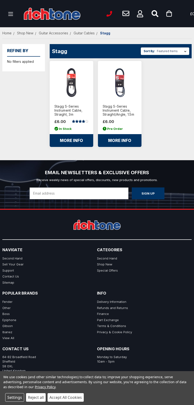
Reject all (36, 397)
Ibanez (7, 332)
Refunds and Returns (112, 308)
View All (8, 338)
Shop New (104, 264)
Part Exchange (108, 320)
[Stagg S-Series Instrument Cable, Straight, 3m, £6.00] (71, 83)
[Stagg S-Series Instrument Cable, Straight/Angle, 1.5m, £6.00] (120, 83)
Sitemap (8, 282)
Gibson (7, 326)
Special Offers (107, 270)
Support (8, 270)
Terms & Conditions (111, 326)
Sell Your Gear (13, 264)
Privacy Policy (45, 387)
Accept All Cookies (65, 397)
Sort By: (149, 51)
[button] (140, 13)
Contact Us (10, 276)
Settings (14, 397)
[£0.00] (176, 13)
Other (6, 308)
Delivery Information (111, 302)
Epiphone (9, 320)
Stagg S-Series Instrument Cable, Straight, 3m (68, 110)
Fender (7, 302)
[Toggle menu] (10, 13)
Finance (103, 314)
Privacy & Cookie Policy (114, 332)
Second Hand (12, 258)
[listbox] (172, 51)
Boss (6, 314)
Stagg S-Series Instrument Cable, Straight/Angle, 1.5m (118, 110)
